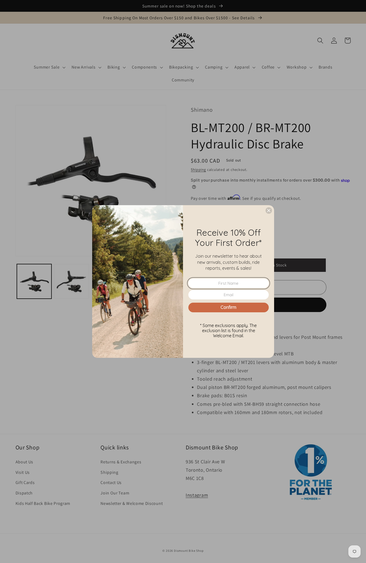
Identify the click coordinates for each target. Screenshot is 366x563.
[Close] (269, 210)
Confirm (228, 307)
